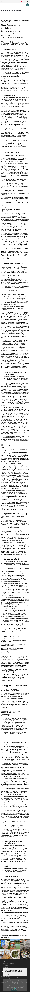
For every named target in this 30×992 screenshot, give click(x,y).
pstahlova (5, 967)
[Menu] (2, 4)
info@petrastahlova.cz (8, 963)
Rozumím (14, 989)
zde (22, 987)
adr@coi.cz (7, 714)
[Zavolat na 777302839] (5, 1)
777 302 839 (6, 965)
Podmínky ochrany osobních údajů (9, 978)
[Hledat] (25, 1)
